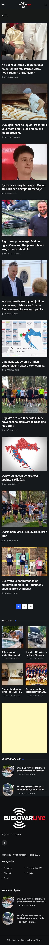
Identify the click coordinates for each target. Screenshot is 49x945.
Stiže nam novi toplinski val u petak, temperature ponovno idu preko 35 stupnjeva (31, 771)
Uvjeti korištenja (20, 855)
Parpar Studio (35, 940)
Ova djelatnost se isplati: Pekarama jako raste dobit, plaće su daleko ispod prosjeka (24, 128)
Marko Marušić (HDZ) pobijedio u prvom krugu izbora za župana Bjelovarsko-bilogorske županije (23, 305)
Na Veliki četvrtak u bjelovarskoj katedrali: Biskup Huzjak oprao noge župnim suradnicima (22, 68)
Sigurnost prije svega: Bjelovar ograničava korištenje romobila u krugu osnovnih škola (23, 245)
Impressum (6, 855)
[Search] (46, 4)
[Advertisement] (24, 728)
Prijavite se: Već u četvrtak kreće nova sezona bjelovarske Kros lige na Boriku (24, 421)
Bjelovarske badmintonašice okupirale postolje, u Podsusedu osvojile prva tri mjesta (22, 584)
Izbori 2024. (34, 855)
